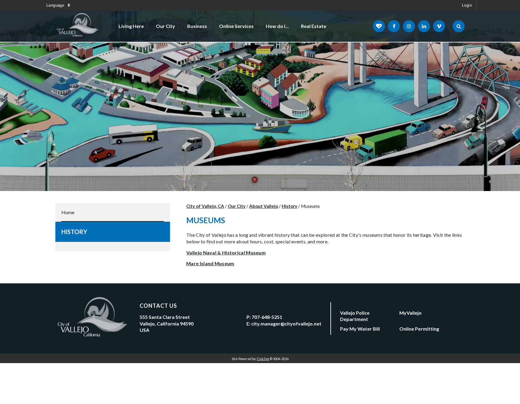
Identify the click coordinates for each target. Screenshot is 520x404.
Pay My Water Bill (360, 329)
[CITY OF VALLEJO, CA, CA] (78, 26)
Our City (165, 26)
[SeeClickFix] (379, 26)
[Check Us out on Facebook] (394, 26)
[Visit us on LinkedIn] (424, 26)
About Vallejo (263, 206)
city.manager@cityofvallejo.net (286, 323)
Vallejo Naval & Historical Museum (226, 252)
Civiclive (263, 359)
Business (197, 26)
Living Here (131, 26)
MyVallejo (410, 313)
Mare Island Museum (210, 263)
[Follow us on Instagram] (409, 26)
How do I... (277, 26)
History (74, 231)
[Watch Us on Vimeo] (439, 26)
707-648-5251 (267, 317)
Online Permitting (419, 329)
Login (467, 5)
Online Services (236, 26)
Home (67, 212)
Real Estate (313, 26)
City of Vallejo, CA (205, 206)
